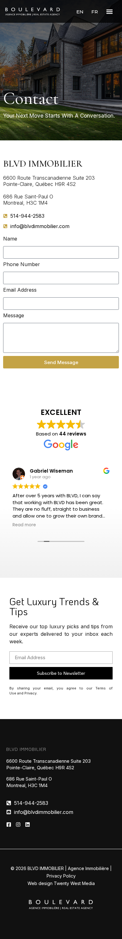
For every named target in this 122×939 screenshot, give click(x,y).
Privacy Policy (61, 875)
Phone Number (21, 264)
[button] (109, 11)
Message (13, 316)
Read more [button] (24, 525)
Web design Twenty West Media (61, 883)
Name (10, 239)
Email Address (20, 290)
